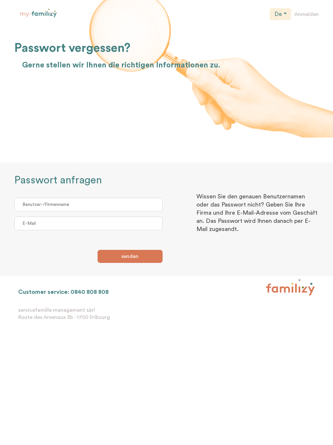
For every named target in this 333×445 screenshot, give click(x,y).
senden (130, 256)
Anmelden (306, 14)
